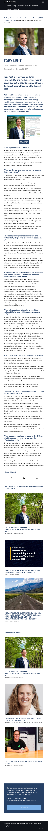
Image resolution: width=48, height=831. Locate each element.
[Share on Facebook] (11, 478)
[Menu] (43, 2)
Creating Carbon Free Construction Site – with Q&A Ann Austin (24, 719)
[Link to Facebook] (36, 828)
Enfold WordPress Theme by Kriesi (21, 826)
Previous (8, 688)
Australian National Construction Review (25, 18)
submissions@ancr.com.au (18, 800)
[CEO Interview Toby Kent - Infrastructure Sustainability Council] (24, 127)
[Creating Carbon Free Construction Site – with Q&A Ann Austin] (24, 699)
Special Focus (38, 722)
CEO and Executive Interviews (28, 6)
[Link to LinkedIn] (42, 828)
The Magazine (8, 18)
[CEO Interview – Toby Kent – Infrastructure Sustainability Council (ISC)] (24, 508)
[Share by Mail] (36, 478)
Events (9, 9)
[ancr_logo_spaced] (10, 1)
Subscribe (16, 9)
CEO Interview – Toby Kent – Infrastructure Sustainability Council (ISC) (23, 529)
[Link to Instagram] (39, 828)
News (6, 574)
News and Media (14, 574)
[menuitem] (43, 2)
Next (40, 688)
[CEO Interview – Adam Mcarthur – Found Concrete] (24, 742)
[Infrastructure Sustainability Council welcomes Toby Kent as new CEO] (24, 553)
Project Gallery (11, 6)
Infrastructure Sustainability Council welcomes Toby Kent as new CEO (23, 571)
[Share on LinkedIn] (24, 478)
